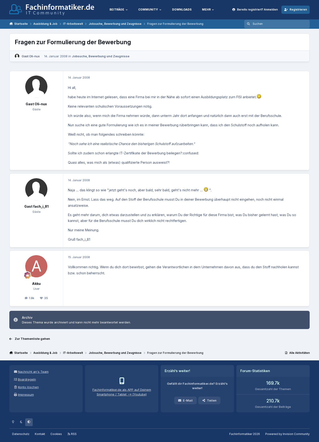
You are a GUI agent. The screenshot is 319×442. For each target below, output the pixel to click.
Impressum (26, 394)
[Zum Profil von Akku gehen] (36, 266)
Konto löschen (28, 387)
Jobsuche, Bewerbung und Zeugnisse (100, 56)
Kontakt (40, 434)
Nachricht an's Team (33, 371)
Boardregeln (27, 379)
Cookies (56, 434)
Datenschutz (20, 434)
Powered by (287, 434)
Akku (36, 284)
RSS (73, 434)
